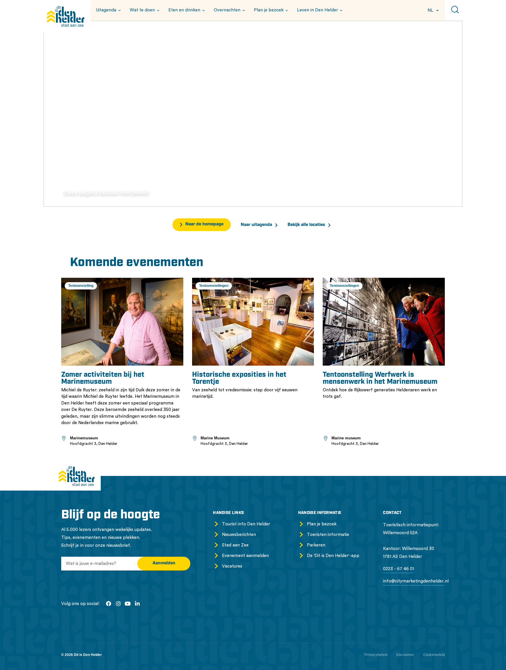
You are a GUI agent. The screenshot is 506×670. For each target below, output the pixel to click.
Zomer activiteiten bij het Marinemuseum (102, 378)
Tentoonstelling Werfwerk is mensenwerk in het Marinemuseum (380, 378)
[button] (107, 10)
